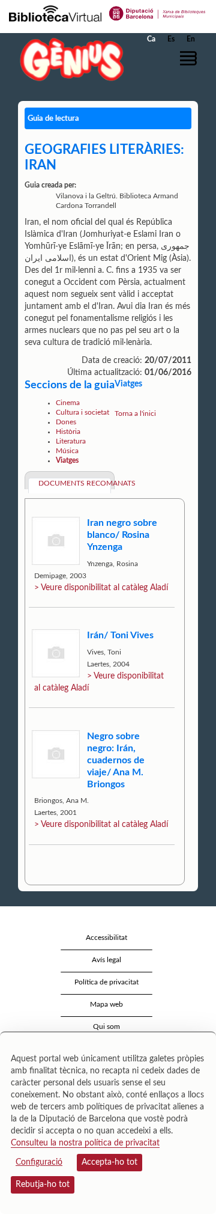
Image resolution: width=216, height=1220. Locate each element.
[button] (190, 58)
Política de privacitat (106, 982)
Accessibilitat (106, 937)
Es (171, 39)
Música (67, 450)
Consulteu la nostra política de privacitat (85, 1143)
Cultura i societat (82, 412)
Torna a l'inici (135, 413)
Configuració (39, 1162)
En (191, 39)
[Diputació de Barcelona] (157, 12)
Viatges (67, 460)
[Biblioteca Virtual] (55, 12)
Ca (151, 39)
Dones (66, 421)
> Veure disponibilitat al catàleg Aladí (101, 588)
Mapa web (106, 1004)
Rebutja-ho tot (43, 1184)
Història (68, 431)
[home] (69, 59)
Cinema (68, 402)
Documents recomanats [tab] (74, 483)
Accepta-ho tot (109, 1162)
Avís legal (106, 959)
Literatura (71, 441)
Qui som (106, 1026)
